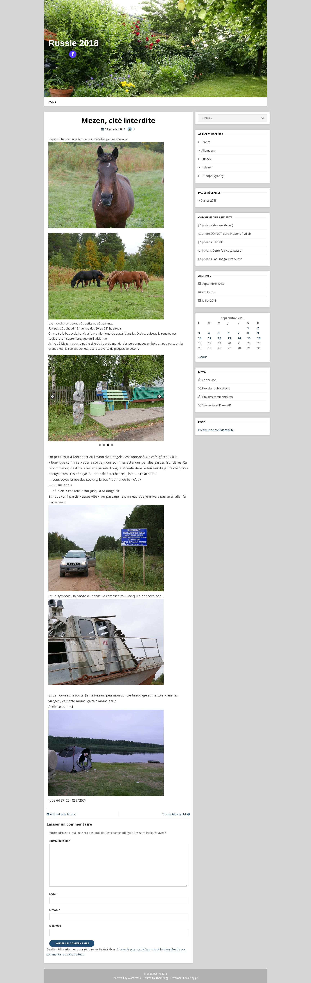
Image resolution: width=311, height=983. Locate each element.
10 (199, 338)
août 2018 (208, 292)
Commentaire (60, 841)
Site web (55, 926)
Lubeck (206, 159)
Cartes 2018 (209, 200)
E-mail (54, 910)
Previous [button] (53, 397)
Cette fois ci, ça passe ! (227, 250)
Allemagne (208, 150)
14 (239, 338)
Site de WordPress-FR (216, 405)
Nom (53, 893)
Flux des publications (216, 388)
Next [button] (159, 397)
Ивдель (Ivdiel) (223, 225)
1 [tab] (100, 445)
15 (249, 338)
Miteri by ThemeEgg (156, 978)
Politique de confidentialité (216, 430)
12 (219, 338)
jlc (134, 129)
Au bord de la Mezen (63, 814)
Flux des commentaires (217, 397)
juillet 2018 (209, 301)
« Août (202, 357)
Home (52, 101)
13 (229, 338)
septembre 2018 (213, 284)
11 (209, 338)
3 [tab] (108, 445)
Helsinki (206, 167)
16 (258, 338)
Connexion (209, 380)
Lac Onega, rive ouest (227, 259)
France (205, 142)
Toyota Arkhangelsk (174, 814)
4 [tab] (112, 445)
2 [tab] (104, 445)
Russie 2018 (73, 43)
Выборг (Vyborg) (212, 176)
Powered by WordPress (127, 978)
